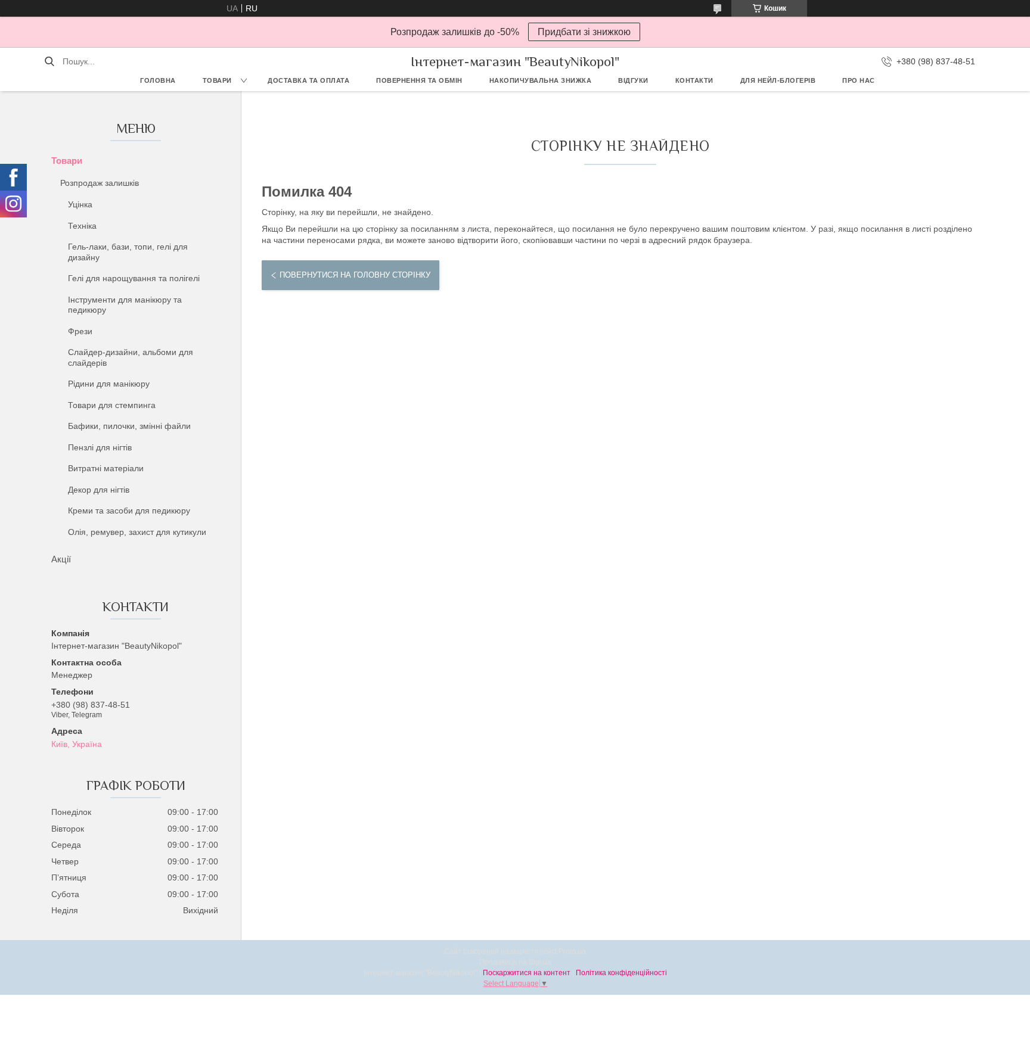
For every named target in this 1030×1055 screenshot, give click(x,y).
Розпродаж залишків (99, 183)
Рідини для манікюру (109, 383)
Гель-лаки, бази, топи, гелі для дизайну (128, 252)
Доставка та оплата (308, 80)
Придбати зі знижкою (584, 32)
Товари (217, 80)
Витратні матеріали (106, 468)
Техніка (82, 226)
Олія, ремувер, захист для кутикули (137, 532)
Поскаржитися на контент (526, 973)
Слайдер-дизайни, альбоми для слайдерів (130, 357)
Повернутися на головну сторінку (355, 274)
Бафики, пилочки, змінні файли (129, 426)
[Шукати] (49, 61)
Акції (61, 559)
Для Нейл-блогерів (778, 80)
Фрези (80, 331)
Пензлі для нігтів (100, 447)
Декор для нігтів (98, 489)
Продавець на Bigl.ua (515, 962)
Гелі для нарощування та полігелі (134, 278)
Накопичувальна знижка (540, 80)
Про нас (858, 80)
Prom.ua (572, 951)
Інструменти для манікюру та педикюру (125, 305)
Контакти (694, 80)
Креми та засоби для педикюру (129, 510)
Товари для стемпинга (112, 405)
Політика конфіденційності (621, 973)
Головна (158, 80)
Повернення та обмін (419, 80)
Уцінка (80, 204)
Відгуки (633, 80)
